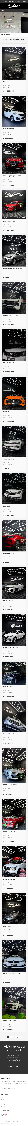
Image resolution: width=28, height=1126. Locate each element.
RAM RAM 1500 (8, 687)
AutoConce (4, 1102)
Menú (3, 10)
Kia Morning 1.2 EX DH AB (12, 268)
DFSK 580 (6, 506)
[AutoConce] (14, 6)
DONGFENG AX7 (8, 734)
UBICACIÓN (14, 1067)
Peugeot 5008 (8, 362)
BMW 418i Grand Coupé (12, 973)
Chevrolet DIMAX (10, 1020)
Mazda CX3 (7, 81)
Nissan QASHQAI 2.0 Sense (12, 176)
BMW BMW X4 (8, 600)
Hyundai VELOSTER (10, 785)
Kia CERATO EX (8, 926)
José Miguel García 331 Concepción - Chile (15, 1081)
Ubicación (3, 1104)
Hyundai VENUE (9, 832)
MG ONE (6, 412)
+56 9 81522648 (21, 1)
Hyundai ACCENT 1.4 (10, 647)
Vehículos (3, 1100)
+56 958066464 (9, 1)
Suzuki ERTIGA (8, 129)
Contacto (3, 1106)
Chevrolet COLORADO (11, 315)
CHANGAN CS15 (8, 553)
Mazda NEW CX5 (9, 221)
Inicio (2, 1097)
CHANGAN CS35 (8, 459)
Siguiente (18, 1037)
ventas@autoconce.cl (9, 1088)
